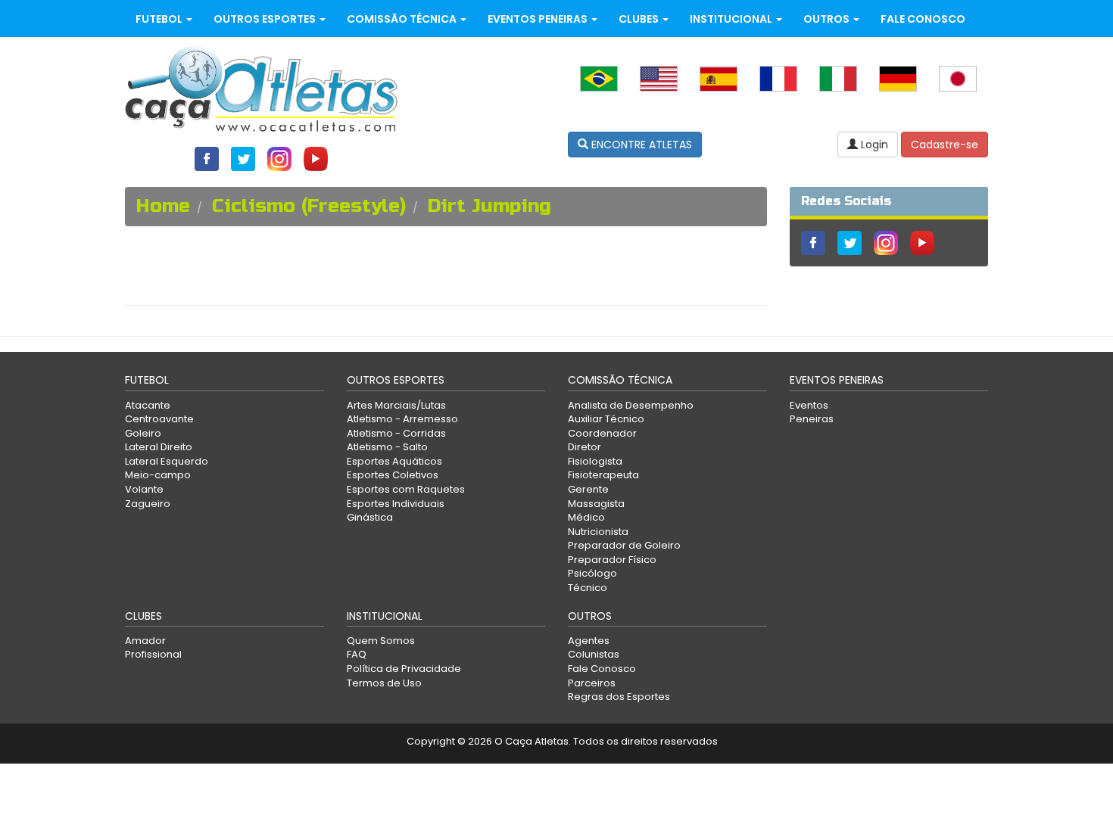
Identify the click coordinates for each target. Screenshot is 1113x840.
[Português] (599, 78)
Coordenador (602, 433)
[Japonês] (958, 78)
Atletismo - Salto (387, 447)
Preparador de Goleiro (624, 545)
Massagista (596, 503)
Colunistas (593, 654)
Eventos (809, 405)
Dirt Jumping (489, 205)
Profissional (153, 654)
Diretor (584, 447)
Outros (827, 18)
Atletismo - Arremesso (402, 419)
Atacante (147, 405)
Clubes (640, 18)
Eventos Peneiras (539, 18)
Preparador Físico (612, 559)
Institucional (732, 18)
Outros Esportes (266, 18)
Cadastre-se (944, 144)
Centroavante (159, 419)
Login (873, 144)
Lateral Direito (158, 447)
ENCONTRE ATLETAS (640, 144)
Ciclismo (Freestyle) (309, 205)
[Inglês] (659, 78)
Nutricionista (598, 531)
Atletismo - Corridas (396, 433)
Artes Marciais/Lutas (396, 405)
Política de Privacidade (404, 668)
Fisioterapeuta (603, 475)
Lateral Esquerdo (166, 461)
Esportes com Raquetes (406, 489)
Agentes (589, 640)
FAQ (356, 654)
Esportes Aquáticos (394, 461)
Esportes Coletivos (392, 475)
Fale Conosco (923, 18)
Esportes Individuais (395, 503)
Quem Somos (381, 640)
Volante (144, 489)
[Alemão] (898, 78)
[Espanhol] (718, 78)
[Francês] (778, 78)
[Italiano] (838, 78)
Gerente (588, 489)
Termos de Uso (384, 683)
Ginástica (370, 517)
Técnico (587, 587)
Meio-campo (158, 475)
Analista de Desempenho (631, 405)
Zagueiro (147, 503)
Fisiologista (595, 461)
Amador (145, 640)
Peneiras (812, 419)
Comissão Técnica (403, 18)
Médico (586, 517)
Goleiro (143, 433)
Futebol (160, 18)
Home (163, 205)
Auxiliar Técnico (606, 419)
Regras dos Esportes (619, 696)
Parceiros (592, 683)
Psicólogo (592, 573)
